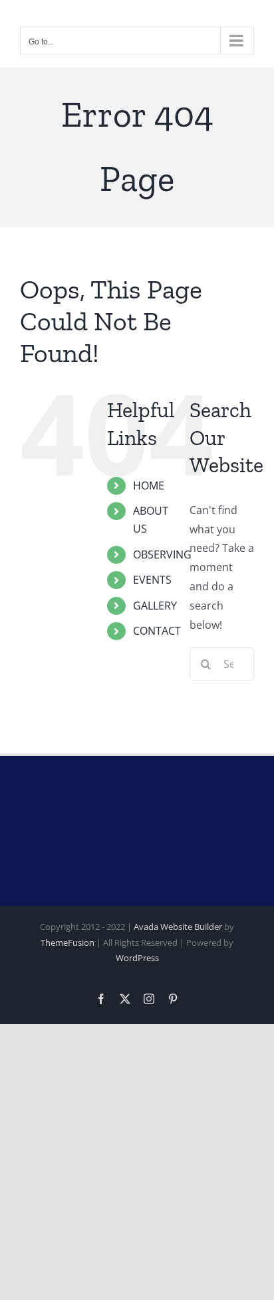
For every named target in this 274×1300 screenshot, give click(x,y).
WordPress (137, 958)
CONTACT (157, 630)
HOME (148, 485)
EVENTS (152, 579)
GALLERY (155, 605)
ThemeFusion (67, 942)
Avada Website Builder (178, 927)
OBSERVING (162, 554)
